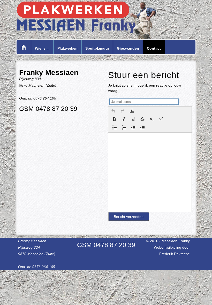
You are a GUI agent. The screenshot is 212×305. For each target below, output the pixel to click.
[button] (113, 111)
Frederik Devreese (174, 254)
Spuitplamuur (97, 48)
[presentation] (113, 111)
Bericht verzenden (128, 217)
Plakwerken (67, 48)
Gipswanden (128, 48)
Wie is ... (42, 48)
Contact (154, 48)
